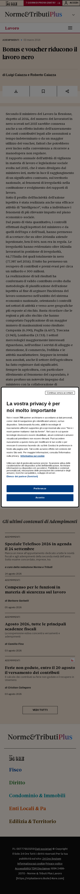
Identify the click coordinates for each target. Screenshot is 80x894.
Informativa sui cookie (33, 456)
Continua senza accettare (60, 392)
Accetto (40, 497)
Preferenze (40, 488)
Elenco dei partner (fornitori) (22, 476)
